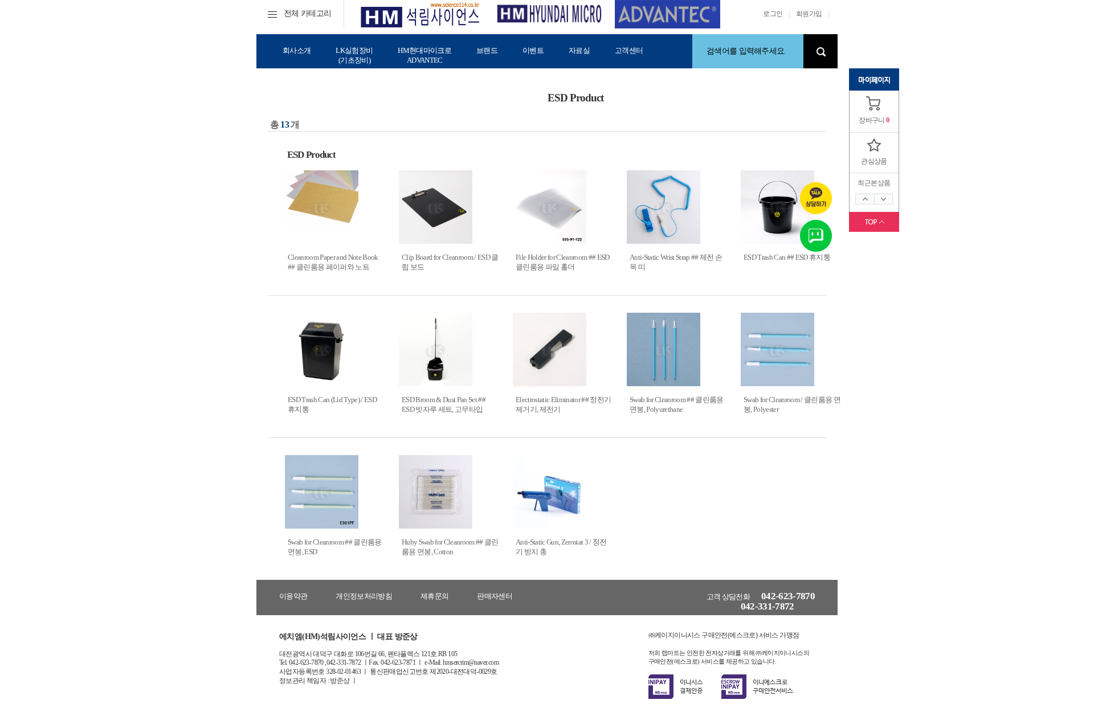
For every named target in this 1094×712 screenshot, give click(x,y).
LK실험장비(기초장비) (354, 55)
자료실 (579, 50)
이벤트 (533, 50)
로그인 (772, 14)
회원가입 (809, 14)
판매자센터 (494, 596)
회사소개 (297, 50)
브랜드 (486, 50)
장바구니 (872, 120)
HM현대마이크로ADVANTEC (424, 55)
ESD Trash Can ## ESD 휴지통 (787, 257)
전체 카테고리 (307, 13)
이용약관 (293, 596)
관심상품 (874, 161)
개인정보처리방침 (364, 596)
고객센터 (629, 50)
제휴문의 (434, 596)
